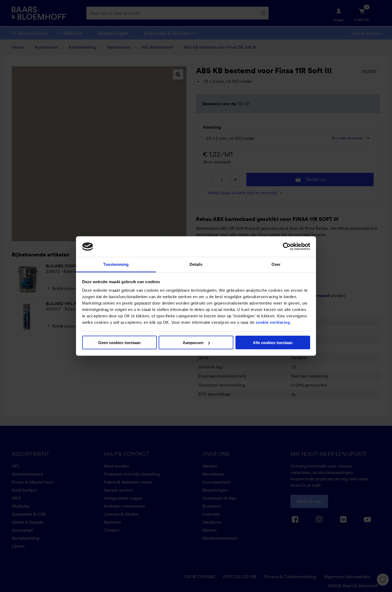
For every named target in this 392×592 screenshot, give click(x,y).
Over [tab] (276, 264)
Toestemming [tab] (116, 264)
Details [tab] (196, 264)
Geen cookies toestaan (119, 342)
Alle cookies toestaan (273, 342)
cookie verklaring (273, 322)
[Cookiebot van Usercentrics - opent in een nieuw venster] (286, 247)
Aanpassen (193, 342)
